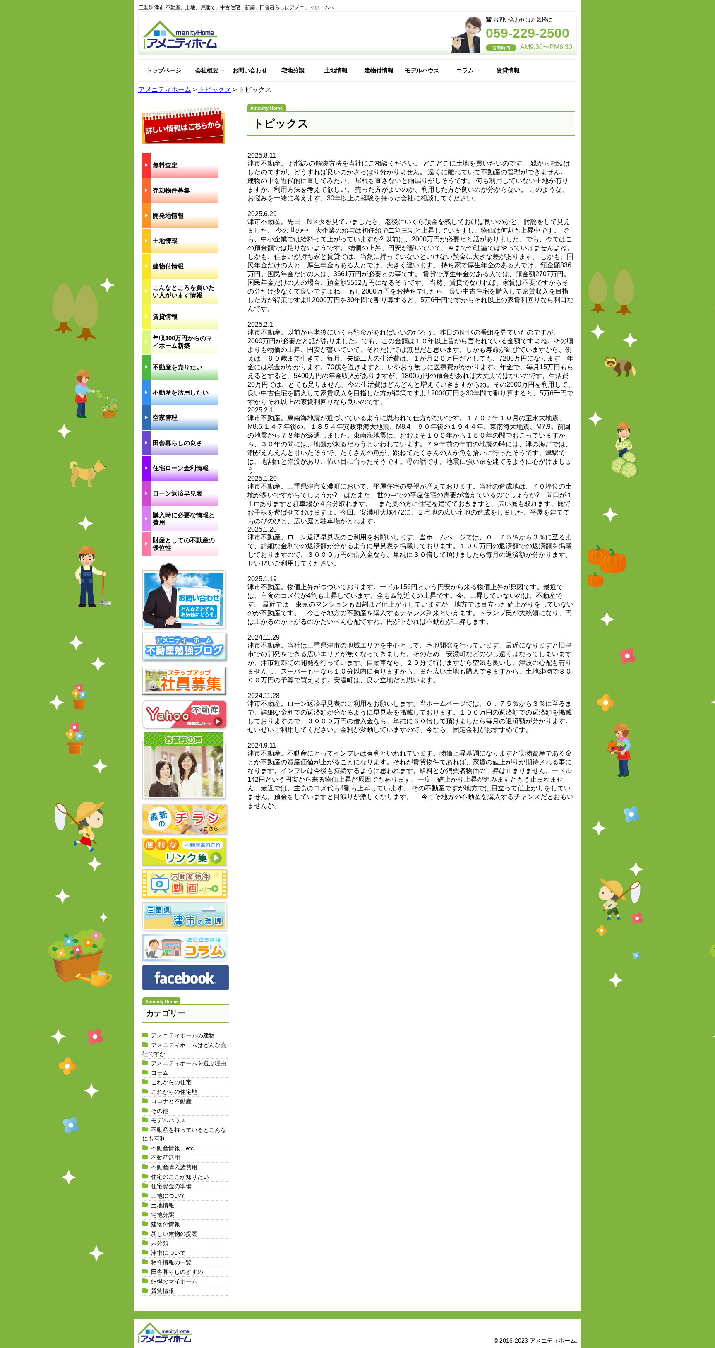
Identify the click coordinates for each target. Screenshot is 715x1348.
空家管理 (165, 417)
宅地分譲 (293, 70)
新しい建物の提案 (174, 1233)
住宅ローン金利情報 (181, 468)
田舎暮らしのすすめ (177, 1272)
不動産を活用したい (181, 392)
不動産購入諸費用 (174, 1167)
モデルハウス (422, 70)
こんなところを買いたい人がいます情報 (184, 291)
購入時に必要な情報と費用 (184, 518)
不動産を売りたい (177, 367)
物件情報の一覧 (171, 1262)
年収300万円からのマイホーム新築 (182, 342)
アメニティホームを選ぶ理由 (188, 1063)
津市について (168, 1252)
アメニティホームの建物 (183, 1035)
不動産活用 (165, 1157)
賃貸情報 (508, 70)
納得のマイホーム (174, 1281)
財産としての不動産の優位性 (184, 544)
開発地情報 (168, 215)
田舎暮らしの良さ (177, 442)
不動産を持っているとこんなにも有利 (184, 1134)
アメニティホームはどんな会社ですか (184, 1049)
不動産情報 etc (172, 1148)
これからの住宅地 (174, 1091)
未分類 (159, 1243)
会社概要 (206, 70)
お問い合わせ (250, 70)
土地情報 (336, 70)
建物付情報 (379, 70)
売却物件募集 (171, 190)
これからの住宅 (171, 1082)
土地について (168, 1195)
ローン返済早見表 (177, 493)
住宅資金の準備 (171, 1186)
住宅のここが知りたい (180, 1176)
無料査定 (165, 164)
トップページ (163, 70)
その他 (159, 1110)
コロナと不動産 (171, 1101)
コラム (465, 70)
